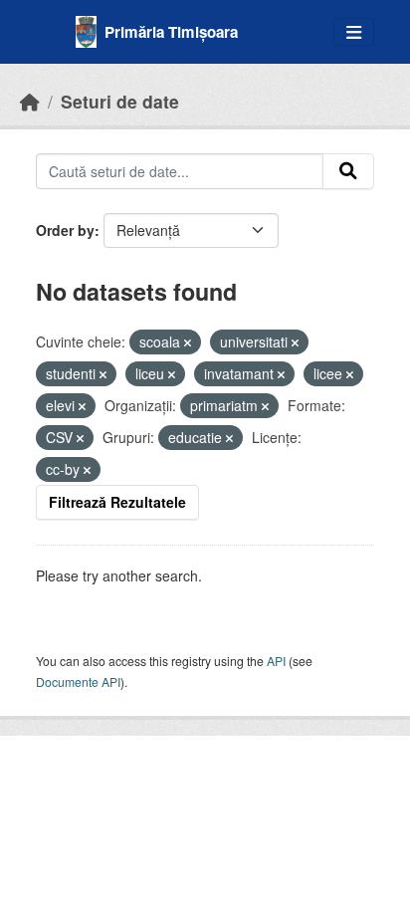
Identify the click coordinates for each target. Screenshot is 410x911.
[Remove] (187, 342)
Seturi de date (120, 101)
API (276, 660)
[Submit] (348, 171)
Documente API (78, 681)
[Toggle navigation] (353, 32)
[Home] (30, 101)
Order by (65, 230)
